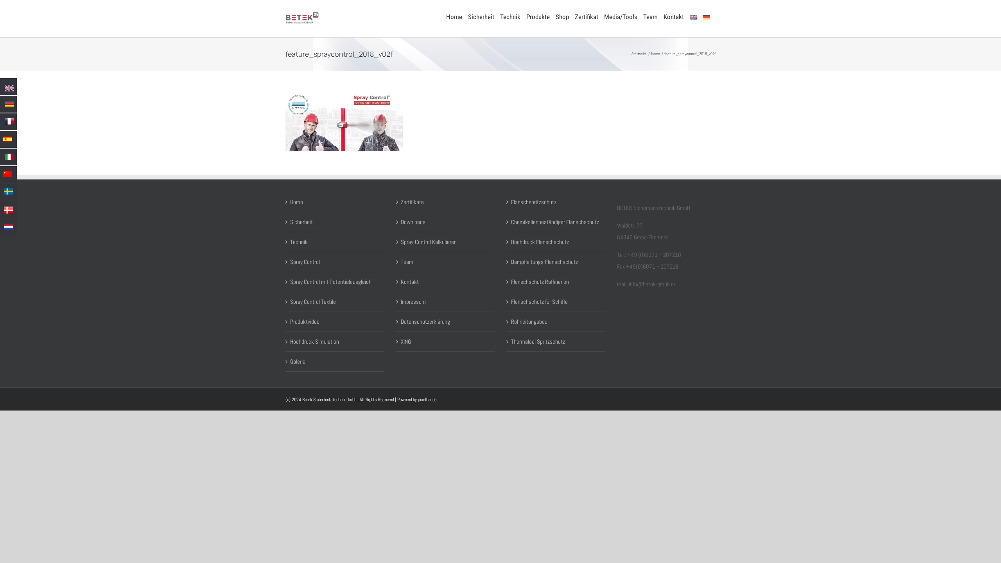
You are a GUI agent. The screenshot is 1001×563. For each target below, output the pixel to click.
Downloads (413, 222)
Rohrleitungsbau (529, 321)
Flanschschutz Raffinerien (540, 281)
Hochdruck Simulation (314, 341)
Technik (299, 242)
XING (406, 341)
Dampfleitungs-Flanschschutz (544, 261)
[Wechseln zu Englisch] (693, 16)
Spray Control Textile (313, 301)
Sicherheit (301, 222)
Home (296, 202)
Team (407, 261)
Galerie (297, 361)
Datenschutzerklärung (425, 321)
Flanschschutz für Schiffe (539, 301)
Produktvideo (304, 321)
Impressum (413, 301)
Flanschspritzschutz (533, 202)
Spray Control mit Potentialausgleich (330, 281)
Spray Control (305, 261)
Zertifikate (412, 202)
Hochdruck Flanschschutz (540, 242)
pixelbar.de (427, 399)
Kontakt (410, 281)
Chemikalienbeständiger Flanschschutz (555, 222)
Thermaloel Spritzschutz (538, 341)
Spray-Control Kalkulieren (429, 242)
